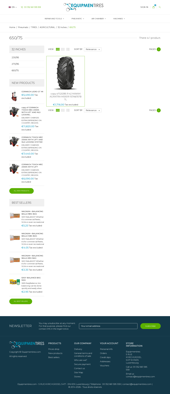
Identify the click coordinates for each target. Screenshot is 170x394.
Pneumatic (77, 19)
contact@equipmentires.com (136, 384)
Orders (103, 353)
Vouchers (104, 365)
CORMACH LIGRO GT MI (32, 91)
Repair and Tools (53, 19)
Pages (152, 49)
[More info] (77, 77)
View (51, 49)
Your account (109, 343)
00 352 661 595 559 (32, 7)
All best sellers (21, 301)
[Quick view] (72, 77)
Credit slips (105, 357)
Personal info (106, 349)
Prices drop (53, 349)
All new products (21, 191)
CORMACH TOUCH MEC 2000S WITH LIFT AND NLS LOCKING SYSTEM (32, 139)
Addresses (105, 361)
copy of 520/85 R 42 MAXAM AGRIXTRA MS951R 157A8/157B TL (65, 96)
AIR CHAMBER (98, 19)
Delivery (78, 349)
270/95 (15, 64)
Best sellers (53, 357)
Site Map (78, 372)
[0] (153, 7)
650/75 (15, 70)
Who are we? (80, 360)
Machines (118, 19)
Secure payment (82, 364)
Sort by (78, 49)
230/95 (15, 57)
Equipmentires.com (27, 384)
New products (55, 353)
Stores (77, 376)
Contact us (79, 368)
